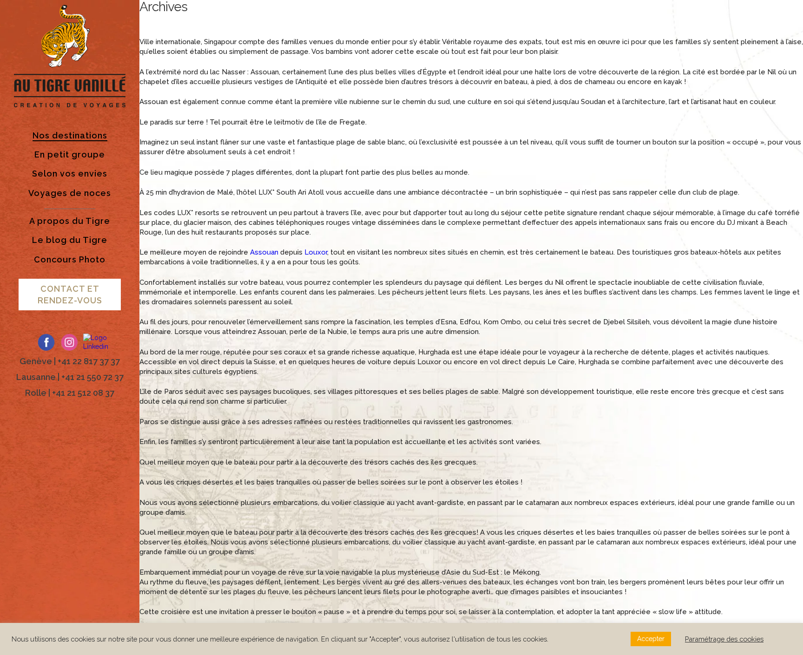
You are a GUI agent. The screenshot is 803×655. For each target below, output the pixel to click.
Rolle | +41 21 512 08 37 (69, 393)
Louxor (315, 252)
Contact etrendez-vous (70, 294)
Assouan (264, 252)
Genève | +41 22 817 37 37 (70, 361)
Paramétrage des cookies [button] (724, 639)
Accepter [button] (651, 638)
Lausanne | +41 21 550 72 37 (70, 377)
